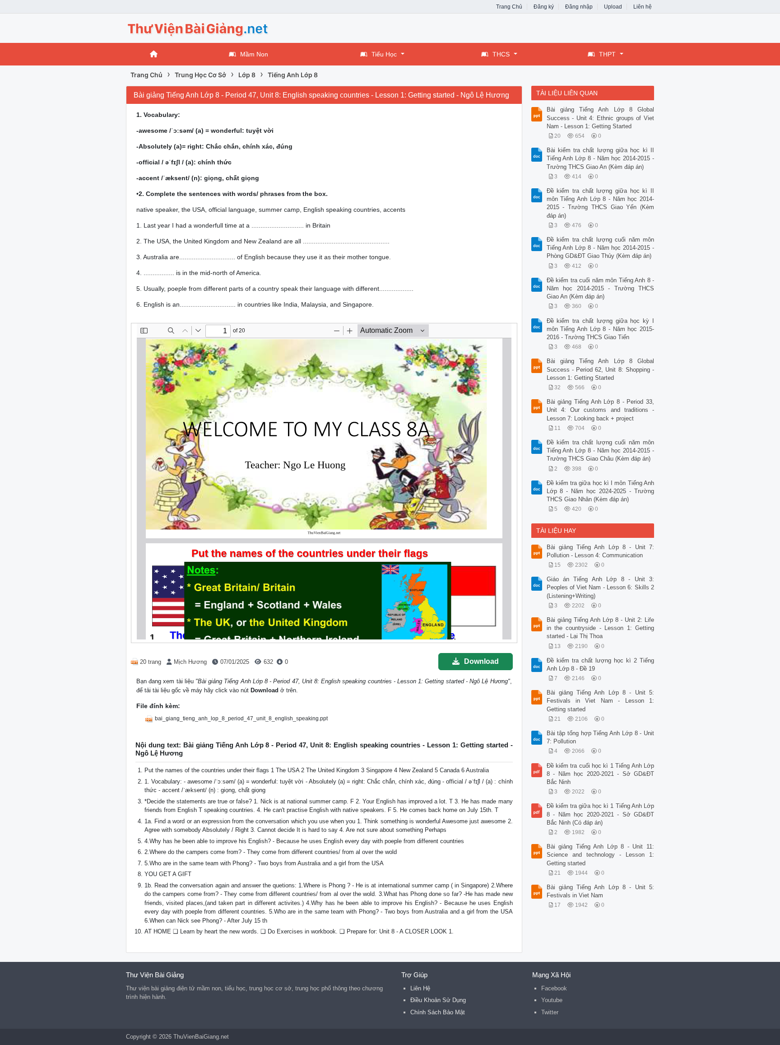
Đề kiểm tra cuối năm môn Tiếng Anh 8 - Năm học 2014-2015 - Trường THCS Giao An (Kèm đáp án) (601, 288)
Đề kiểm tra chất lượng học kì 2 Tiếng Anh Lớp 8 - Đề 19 (601, 664)
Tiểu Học (384, 54)
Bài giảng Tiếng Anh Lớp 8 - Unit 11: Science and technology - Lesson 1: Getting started (601, 854)
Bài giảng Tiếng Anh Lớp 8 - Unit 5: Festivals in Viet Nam (601, 891)
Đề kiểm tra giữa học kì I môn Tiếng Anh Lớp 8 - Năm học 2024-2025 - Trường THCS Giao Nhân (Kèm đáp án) (601, 491)
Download (481, 661)
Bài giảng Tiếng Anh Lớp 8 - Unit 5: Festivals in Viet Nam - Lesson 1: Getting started (601, 700)
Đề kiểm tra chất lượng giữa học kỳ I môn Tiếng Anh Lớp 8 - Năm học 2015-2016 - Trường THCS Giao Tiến (601, 329)
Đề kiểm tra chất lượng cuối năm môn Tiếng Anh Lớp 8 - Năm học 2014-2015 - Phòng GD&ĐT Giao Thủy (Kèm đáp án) (601, 247)
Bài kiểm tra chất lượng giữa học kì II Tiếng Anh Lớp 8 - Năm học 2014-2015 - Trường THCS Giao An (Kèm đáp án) (601, 158)
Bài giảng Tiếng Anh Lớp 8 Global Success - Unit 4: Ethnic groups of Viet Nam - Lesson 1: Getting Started (601, 117)
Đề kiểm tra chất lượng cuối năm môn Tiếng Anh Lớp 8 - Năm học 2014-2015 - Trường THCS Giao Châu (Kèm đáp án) (601, 450)
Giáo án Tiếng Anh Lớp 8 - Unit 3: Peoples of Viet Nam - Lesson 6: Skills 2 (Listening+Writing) (601, 587)
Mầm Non (254, 54)
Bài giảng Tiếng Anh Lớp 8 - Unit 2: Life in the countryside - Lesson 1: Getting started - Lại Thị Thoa (601, 627)
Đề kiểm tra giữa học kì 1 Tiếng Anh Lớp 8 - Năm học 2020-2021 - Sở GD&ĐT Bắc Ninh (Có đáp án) (601, 814)
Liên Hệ (420, 988)
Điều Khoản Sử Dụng (438, 1000)
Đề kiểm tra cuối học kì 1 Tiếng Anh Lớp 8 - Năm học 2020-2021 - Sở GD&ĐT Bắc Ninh (601, 773)
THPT (607, 54)
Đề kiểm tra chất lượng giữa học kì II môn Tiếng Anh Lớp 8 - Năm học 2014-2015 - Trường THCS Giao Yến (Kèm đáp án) (601, 203)
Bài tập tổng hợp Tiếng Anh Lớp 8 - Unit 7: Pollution (601, 737)
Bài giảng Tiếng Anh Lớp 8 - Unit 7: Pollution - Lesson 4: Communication (601, 551)
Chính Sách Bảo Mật (437, 1012)
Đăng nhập (579, 7)
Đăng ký (544, 7)
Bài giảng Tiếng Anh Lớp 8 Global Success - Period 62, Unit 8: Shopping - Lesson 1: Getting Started (601, 369)
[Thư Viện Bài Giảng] (198, 27)
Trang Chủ (509, 7)
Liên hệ (642, 7)
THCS (501, 54)
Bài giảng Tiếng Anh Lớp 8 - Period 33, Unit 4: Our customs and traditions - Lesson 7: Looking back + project (601, 409)
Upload (613, 7)
